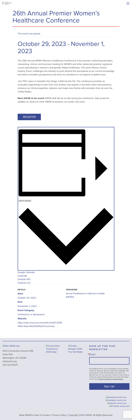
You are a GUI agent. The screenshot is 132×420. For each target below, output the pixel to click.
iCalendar (22, 275)
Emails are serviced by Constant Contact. (110, 379)
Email (92, 354)
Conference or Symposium (31, 314)
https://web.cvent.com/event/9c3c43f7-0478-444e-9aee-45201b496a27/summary (40, 324)
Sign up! (109, 386)
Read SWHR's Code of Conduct (35, 415)
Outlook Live (24, 282)
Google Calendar (26, 272)
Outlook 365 (24, 279)
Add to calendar (25, 201)
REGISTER (29, 117)
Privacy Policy (59, 415)
